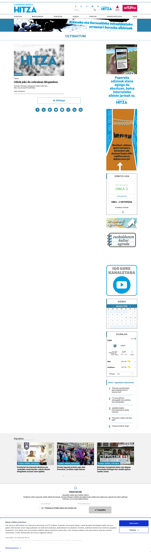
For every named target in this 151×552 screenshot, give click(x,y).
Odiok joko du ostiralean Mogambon (36, 82)
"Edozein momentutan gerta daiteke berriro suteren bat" (120, 390)
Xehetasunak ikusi (12, 548)
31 (127, 311)
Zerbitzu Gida (121, 176)
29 (118, 311)
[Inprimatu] (81, 110)
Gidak (135, 16)
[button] (125, 374)
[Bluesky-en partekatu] (56, 110)
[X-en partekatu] (44, 110)
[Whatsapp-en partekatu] (68, 110)
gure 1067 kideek (18, 525)
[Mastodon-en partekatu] (50, 110)
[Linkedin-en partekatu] (74, 110)
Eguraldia (121, 334)
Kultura (18, 74)
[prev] (113, 306)
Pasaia (16, 78)
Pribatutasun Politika (52, 508)
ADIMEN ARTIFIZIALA (114, 16)
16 (135, 317)
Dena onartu (133, 523)
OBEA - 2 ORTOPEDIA (121, 202)
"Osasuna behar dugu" (120, 426)
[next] (130, 306)
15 (130, 317)
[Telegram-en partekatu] (62, 110)
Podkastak (58, 16)
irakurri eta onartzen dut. (61, 508)
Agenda (76, 16)
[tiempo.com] (135, 338)
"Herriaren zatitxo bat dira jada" (122, 419)
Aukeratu (132, 530)
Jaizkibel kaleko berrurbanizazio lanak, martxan (120, 410)
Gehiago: (112, 374)
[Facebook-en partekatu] (37, 110)
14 (126, 317)
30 (123, 311)
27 (109, 311)
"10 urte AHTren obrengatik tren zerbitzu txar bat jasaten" (121, 400)
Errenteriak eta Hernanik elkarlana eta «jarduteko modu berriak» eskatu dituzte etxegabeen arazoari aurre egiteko (33, 469)
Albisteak (18, 16)
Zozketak (93, 16)
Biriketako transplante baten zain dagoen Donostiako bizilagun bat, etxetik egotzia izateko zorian (114, 469)
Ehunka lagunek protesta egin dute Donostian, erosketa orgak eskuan (71, 468)
